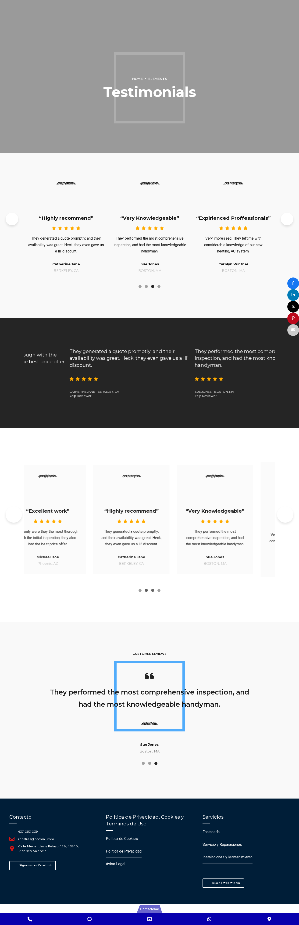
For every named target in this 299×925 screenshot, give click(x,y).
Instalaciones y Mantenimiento (228, 857)
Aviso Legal (115, 864)
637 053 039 (28, 831)
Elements (157, 79)
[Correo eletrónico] (293, 330)
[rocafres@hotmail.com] (11, 839)
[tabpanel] (71, 222)
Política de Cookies (122, 838)
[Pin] (293, 318)
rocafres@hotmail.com (36, 839)
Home (137, 79)
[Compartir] (293, 283)
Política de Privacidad (124, 851)
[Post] (293, 307)
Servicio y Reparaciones (222, 844)
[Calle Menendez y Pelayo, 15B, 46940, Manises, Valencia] (11, 848)
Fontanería (211, 832)
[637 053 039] (11, 831)
